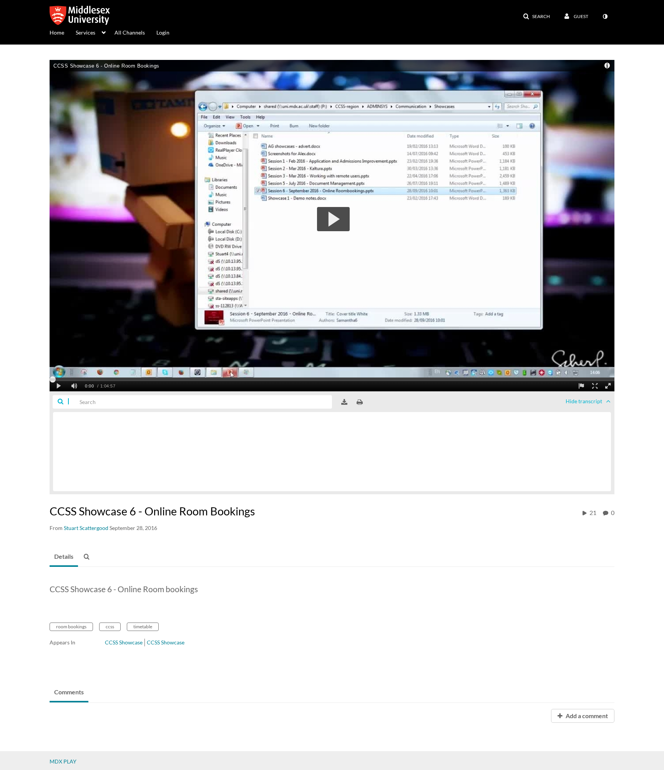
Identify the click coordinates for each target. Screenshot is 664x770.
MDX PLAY (63, 761)
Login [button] (162, 32)
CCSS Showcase (124, 642)
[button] (536, 16)
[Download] (344, 402)
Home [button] (57, 32)
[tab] (64, 557)
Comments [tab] (69, 691)
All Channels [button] (130, 32)
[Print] (360, 402)
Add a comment (586, 715)
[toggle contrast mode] (604, 16)
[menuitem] (63, 32)
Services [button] (85, 32)
